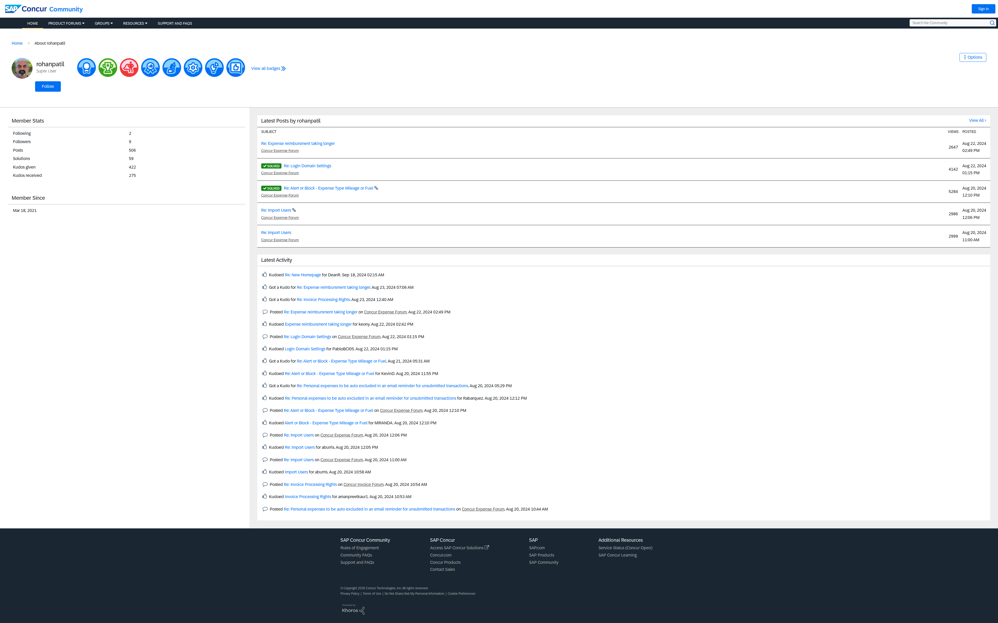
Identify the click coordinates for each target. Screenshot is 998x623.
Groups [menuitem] (102, 23)
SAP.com (537, 548)
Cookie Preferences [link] (462, 593)
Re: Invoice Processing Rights (323, 299)
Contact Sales (442, 569)
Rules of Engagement (359, 548)
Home (17, 43)
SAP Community (544, 562)
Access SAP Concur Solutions (457, 548)
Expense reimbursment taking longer (318, 324)
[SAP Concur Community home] (26, 9)
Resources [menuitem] (133, 23)
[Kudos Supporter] (150, 67)
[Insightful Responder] (235, 67)
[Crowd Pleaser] (86, 67)
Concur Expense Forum (280, 151)
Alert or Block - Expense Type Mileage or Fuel (326, 423)
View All (976, 120)
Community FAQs (356, 555)
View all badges (265, 68)
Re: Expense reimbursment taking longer (298, 143)
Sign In (983, 9)
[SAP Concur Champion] (108, 67)
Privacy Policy (349, 593)
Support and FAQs (357, 562)
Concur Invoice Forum (364, 484)
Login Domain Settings (305, 349)
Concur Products (445, 562)
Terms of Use (372, 593)
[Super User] (129, 67)
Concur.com (440, 555)
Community (66, 9)
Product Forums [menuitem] (64, 23)
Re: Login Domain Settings (307, 166)
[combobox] (953, 22)
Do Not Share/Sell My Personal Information (414, 593)
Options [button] (975, 57)
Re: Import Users (276, 210)
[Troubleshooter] (193, 67)
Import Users (296, 472)
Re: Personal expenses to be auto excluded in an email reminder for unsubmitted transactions (382, 386)
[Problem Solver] (214, 67)
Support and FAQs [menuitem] (175, 23)
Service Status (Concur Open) (625, 548)
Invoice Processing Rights (308, 496)
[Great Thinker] (171, 67)
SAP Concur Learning (618, 555)
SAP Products (541, 555)
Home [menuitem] (32, 23)
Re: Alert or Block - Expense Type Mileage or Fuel (329, 188)
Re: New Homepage (303, 275)
